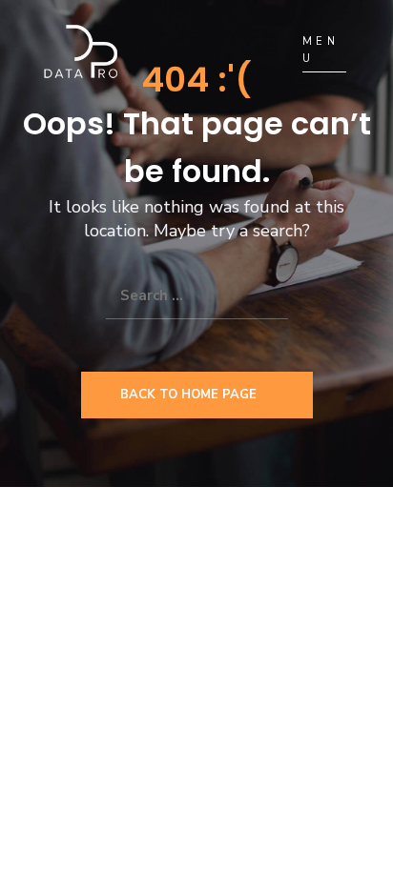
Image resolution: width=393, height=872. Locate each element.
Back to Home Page (188, 394)
